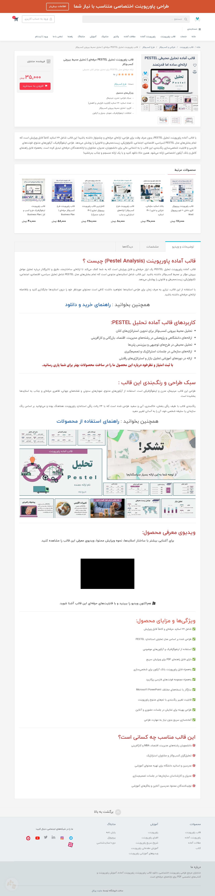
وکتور (116, 36)
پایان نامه (111, 832)
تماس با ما (58, 36)
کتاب (198, 848)
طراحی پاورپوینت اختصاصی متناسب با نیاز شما (120, 6)
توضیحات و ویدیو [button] (183, 247)
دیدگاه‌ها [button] (127, 247)
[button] (18, 19)
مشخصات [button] (152, 247)
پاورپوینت (153, 832)
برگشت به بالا (104, 812)
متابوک (104, 36)
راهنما (70, 36)
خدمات (183, 36)
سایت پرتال (97, 890)
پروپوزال (112, 837)
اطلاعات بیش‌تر (57, 6)
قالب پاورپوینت (168, 36)
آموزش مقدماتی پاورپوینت (144, 848)
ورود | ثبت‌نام (41, 36)
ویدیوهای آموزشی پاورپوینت (143, 853)
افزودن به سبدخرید (33, 86)
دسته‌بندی (192, 29)
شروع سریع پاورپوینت (147, 843)
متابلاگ (81, 36)
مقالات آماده (129, 36)
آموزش (93, 36)
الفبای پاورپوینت (150, 837)
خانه (194, 36)
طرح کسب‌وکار (120, 84)
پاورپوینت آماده (148, 36)
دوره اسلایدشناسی (106, 843)
